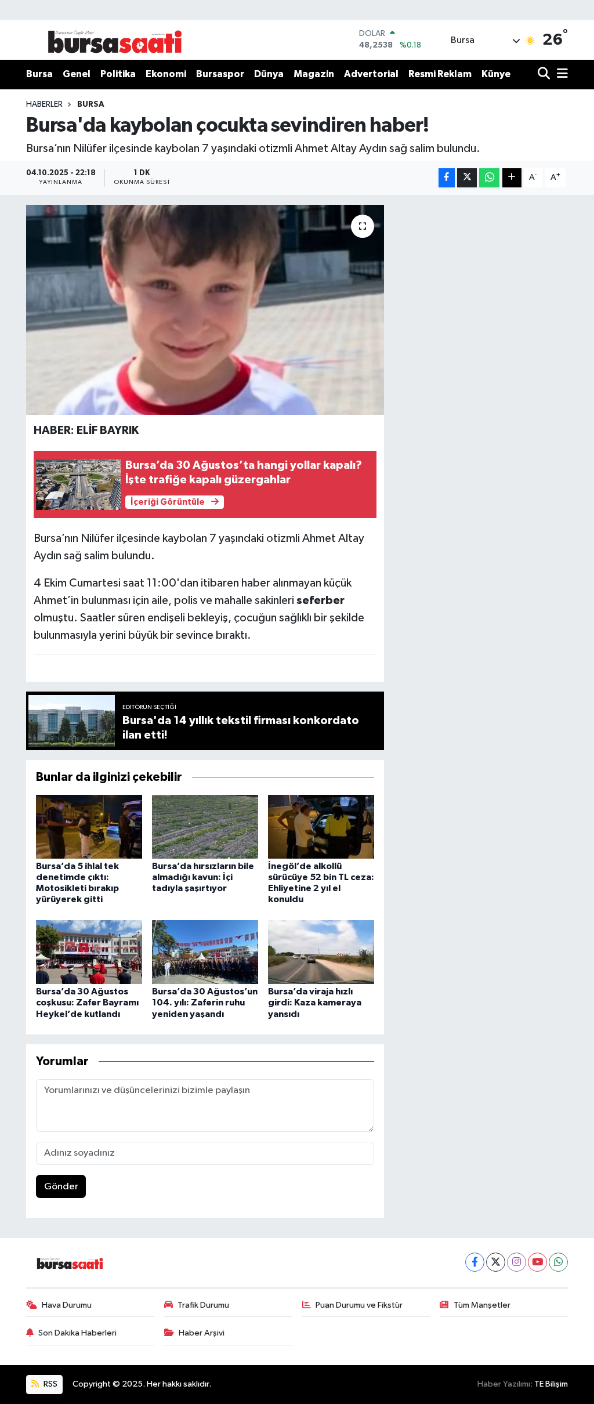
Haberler (44, 104)
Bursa (39, 74)
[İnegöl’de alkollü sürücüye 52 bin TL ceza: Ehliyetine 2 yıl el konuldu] (321, 826)
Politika (118, 74)
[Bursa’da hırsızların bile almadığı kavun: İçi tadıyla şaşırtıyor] (205, 826)
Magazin (314, 74)
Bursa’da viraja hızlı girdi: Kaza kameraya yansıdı (314, 1002)
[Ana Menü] (560, 74)
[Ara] (545, 74)
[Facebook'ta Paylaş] (447, 177)
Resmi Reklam (440, 74)
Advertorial (371, 74)
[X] (495, 1262)
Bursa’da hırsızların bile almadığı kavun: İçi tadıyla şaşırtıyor (203, 877)
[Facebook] (474, 1262)
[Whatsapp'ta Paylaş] (489, 177)
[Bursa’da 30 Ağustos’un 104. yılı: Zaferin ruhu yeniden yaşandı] (205, 952)
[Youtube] (537, 1262)
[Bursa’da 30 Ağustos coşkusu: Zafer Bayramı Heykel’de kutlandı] (89, 952)
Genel (76, 74)
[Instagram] (516, 1262)
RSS (49, 1384)
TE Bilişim (551, 1384)
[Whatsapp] (558, 1262)
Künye (495, 74)
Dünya (269, 74)
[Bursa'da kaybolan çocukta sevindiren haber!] (205, 310)
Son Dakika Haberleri (77, 1333)
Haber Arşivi (201, 1333)
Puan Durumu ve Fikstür (359, 1305)
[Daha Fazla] (511, 177)
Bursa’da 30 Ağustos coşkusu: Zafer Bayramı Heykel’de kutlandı (87, 1002)
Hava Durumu (67, 1305)
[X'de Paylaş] (467, 177)
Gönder (61, 1187)
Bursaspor (220, 74)
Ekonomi (166, 74)
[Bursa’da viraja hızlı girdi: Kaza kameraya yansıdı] (321, 952)
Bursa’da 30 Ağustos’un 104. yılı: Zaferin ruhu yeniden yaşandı (205, 1002)
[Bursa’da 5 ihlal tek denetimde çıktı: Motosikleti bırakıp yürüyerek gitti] (89, 826)
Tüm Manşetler (482, 1305)
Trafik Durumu (203, 1305)
